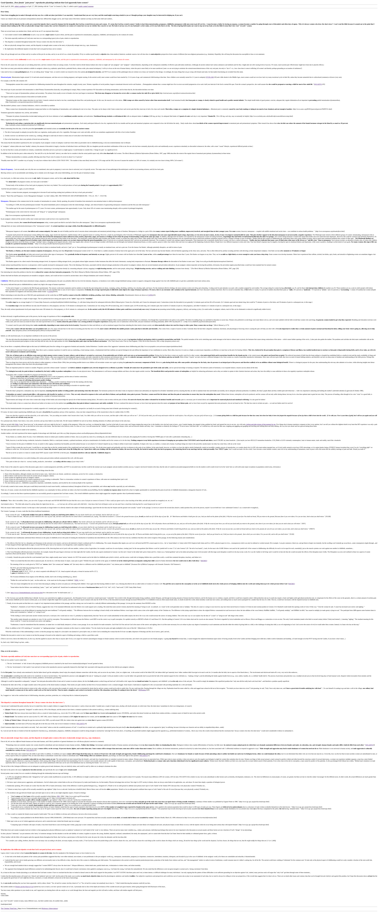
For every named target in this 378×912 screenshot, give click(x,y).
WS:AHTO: (318, 84)
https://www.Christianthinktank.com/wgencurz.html (27, 592)
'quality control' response (86, 6)
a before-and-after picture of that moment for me (261, 424)
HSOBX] (204, 561)
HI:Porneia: (142, 690)
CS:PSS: (50, 291)
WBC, (77, 580)
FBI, (58, 796)
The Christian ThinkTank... (9, 908)
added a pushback (20, 6)
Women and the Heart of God (24, 886)
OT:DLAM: (210, 77)
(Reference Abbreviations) (50, 908)
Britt (16, 424)
